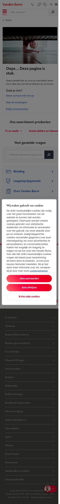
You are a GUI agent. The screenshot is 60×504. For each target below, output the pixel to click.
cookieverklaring (39, 270)
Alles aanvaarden (29, 278)
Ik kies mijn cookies (29, 296)
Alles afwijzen (29, 287)
